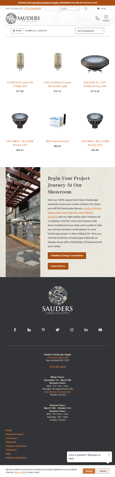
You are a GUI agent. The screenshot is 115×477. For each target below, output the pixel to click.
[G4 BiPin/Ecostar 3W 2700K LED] (20, 62)
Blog (8, 453)
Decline (103, 471)
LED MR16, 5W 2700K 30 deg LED (20, 143)
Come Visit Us (58, 266)
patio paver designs (66, 212)
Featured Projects (15, 434)
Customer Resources (16, 446)
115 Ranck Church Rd (57, 357)
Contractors (12, 438)
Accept (89, 471)
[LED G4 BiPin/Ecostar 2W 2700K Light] (57, 62)
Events (9, 430)
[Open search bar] (86, 8)
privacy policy (20, 472)
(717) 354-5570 (32, 8)
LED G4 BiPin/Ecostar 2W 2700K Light (57, 84)
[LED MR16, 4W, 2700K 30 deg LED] (95, 121)
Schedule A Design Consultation (67, 255)
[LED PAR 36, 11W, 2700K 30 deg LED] (95, 62)
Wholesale (11, 442)
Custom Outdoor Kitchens (45, 3)
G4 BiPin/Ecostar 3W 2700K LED (20, 84)
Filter (18, 31)
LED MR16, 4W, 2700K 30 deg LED (95, 143)
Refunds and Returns (16, 457)
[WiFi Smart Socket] (57, 121)
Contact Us (11, 450)
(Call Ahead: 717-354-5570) (57, 392)
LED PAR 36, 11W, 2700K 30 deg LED (94, 84)
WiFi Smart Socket (57, 141)
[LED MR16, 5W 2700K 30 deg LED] (20, 121)
